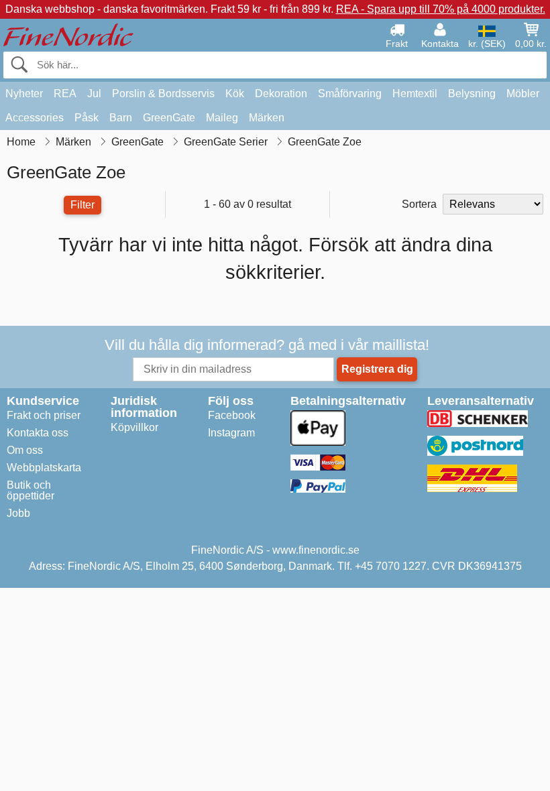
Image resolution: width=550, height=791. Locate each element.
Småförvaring (350, 93)
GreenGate (169, 117)
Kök (234, 93)
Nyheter (24, 93)
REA (65, 93)
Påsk (86, 117)
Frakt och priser (43, 415)
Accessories (34, 117)
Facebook (232, 415)
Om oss (25, 450)
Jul (94, 93)
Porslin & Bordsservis (163, 93)
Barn (120, 117)
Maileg (222, 117)
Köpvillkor (134, 427)
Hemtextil (414, 93)
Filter (82, 204)
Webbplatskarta (44, 467)
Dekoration (281, 93)
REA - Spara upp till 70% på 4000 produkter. (440, 9)
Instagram (231, 432)
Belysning (472, 93)
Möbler (522, 93)
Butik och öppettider (30, 490)
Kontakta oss (37, 432)
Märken (266, 117)
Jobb (18, 513)
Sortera (419, 204)
